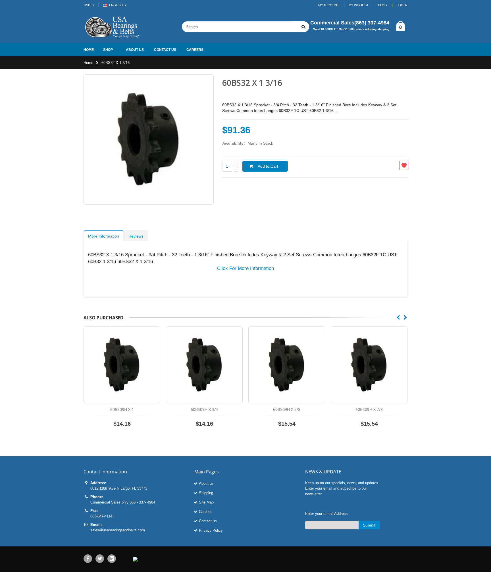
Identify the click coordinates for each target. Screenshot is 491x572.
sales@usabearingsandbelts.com (117, 530)
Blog (382, 5)
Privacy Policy (211, 530)
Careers (205, 511)
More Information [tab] (103, 236)
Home (88, 63)
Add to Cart (268, 166)
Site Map (206, 502)
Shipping (206, 493)
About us (206, 483)
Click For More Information (245, 268)
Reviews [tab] (135, 236)
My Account (328, 5)
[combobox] (237, 26)
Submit (369, 525)
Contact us (208, 521)
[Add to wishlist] (403, 165)
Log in (402, 5)
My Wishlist (359, 5)
